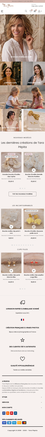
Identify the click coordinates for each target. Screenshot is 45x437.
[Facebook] (3, 413)
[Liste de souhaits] (18, 155)
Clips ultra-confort (37, 6)
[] (11, 170)
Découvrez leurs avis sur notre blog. (22, 351)
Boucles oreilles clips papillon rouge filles (34, 276)
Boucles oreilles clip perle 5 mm (11, 232)
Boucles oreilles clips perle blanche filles (11, 276)
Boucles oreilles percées (34, 178)
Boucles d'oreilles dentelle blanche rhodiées (33, 175)
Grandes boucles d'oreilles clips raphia (11, 175)
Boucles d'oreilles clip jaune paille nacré (34, 232)
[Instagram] (15, 413)
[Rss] (7, 413)
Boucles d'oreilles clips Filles (11, 279)
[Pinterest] (11, 413)
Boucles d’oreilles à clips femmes (11, 178)
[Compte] (40, 11)
